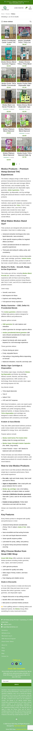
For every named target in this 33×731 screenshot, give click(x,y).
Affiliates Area (6, 633)
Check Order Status (8, 641)
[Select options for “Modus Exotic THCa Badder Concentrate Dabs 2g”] (2, 80)
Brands (8, 14)
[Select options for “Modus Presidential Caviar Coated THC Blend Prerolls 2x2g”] (2, 37)
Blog (3, 653)
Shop (3, 647)
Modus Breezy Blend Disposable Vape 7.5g (24, 107)
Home (2, 14)
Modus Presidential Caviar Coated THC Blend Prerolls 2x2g (9, 42)
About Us (4, 645)
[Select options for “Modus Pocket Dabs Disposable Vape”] (18, 80)
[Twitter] (20, 664)
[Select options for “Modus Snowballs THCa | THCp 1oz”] (18, 37)
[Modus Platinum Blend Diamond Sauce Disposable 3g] (24, 120)
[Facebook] (12, 664)
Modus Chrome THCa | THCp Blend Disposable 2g (24, 64)
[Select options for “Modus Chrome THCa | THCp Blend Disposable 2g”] (18, 59)
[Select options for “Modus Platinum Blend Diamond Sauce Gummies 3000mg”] (2, 150)
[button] (16, 719)
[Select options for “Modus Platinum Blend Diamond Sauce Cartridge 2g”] (2, 126)
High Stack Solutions (20, 725)
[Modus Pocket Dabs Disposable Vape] (24, 74)
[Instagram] (16, 664)
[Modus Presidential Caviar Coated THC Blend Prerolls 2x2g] (8, 31)
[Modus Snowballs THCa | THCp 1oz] (24, 31)
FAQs (3, 650)
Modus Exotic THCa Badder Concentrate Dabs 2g (9, 85)
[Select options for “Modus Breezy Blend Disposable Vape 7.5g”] (18, 102)
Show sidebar (8, 21)
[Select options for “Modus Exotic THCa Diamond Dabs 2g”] (18, 150)
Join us (16, 684)
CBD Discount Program (9, 638)
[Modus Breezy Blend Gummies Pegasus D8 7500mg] (8, 53)
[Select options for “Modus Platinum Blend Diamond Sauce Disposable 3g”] (18, 126)
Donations (5, 630)
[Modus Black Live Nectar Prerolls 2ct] (8, 96)
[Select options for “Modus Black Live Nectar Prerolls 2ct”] (2, 102)
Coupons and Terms (21, 729)
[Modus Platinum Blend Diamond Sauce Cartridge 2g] (8, 120)
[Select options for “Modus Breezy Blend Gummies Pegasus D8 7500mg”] (2, 59)
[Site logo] (5, 8)
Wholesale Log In (7, 635)
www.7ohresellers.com (15, 3)
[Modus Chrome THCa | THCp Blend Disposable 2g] (24, 53)
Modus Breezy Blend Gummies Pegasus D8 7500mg (8, 64)
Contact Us (5, 656)
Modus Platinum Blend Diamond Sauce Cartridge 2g (9, 131)
